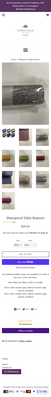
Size (17, 241)
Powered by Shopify (41, 387)
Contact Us (7, 367)
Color (30, 241)
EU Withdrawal (12, 372)
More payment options (25, 267)
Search (5, 364)
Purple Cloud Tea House (24, 387)
